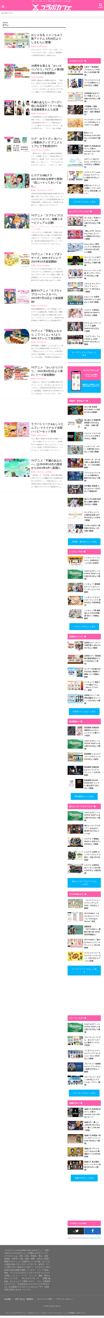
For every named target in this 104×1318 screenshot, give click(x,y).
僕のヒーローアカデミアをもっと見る (84, 882)
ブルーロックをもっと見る (84, 1093)
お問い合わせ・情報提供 (24, 1299)
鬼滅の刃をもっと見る (84, 1178)
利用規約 (72, 1313)
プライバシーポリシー (64, 1299)
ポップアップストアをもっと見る (84, 353)
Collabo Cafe (52, 7)
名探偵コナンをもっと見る (84, 712)
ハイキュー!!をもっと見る (84, 627)
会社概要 (7, 1299)
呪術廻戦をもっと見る (84, 796)
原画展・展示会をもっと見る (84, 542)
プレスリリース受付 (44, 1299)
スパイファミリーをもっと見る (84, 970)
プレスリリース (28, 1278)
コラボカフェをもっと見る (84, 202)
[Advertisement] (34, 409)
